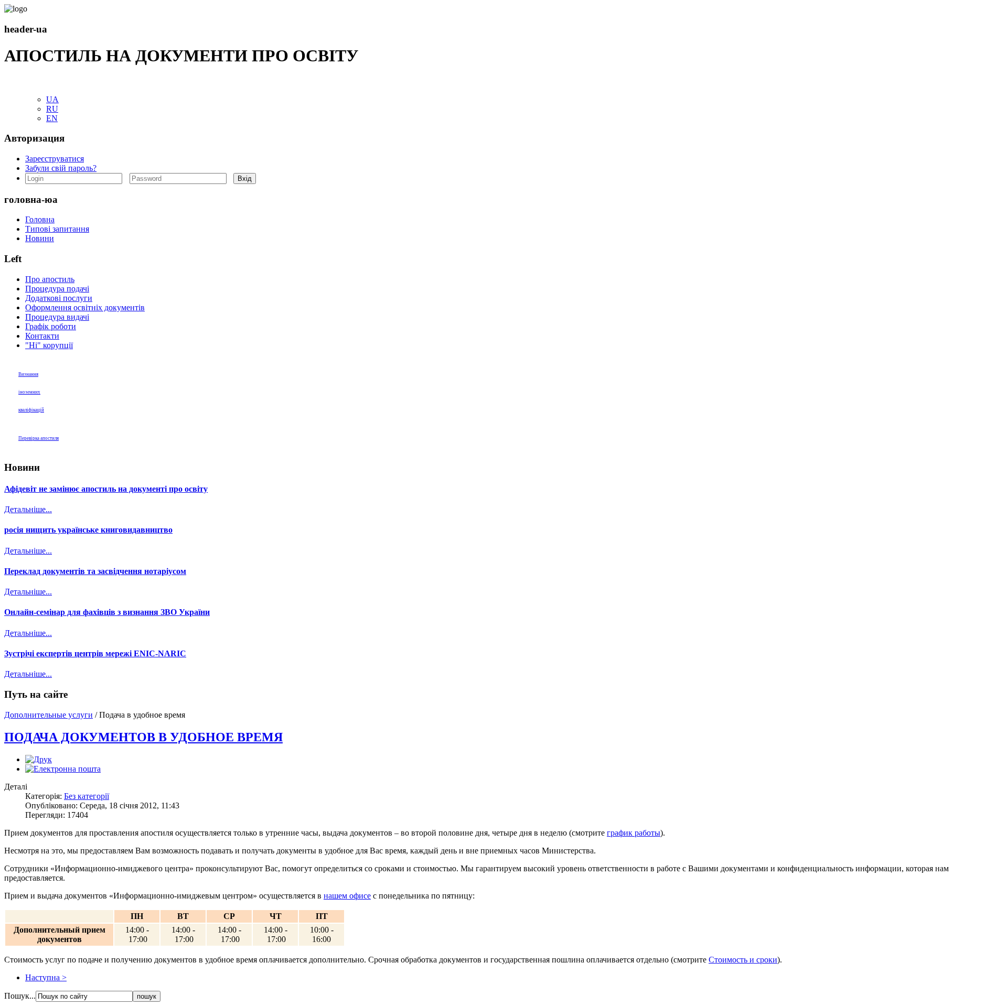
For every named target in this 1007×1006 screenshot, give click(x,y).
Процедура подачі (57, 288)
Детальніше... (28, 509)
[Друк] (38, 759)
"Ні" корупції (49, 345)
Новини (39, 238)
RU (52, 108)
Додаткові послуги (58, 298)
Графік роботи (50, 326)
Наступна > (46, 977)
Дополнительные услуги (48, 714)
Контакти (42, 335)
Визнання (28, 374)
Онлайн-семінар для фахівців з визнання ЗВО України (107, 612)
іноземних (29, 392)
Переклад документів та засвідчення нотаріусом (95, 571)
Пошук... (20, 995)
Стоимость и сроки (743, 959)
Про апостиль (49, 279)
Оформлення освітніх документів (85, 307)
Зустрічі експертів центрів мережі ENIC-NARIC (95, 653)
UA (52, 99)
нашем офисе (347, 895)
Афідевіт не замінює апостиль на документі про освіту (106, 488)
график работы (633, 832)
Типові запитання (57, 228)
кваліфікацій (31, 410)
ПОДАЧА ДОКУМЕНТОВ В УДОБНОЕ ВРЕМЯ (143, 737)
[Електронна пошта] (63, 768)
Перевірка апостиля (38, 438)
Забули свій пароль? (61, 168)
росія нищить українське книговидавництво (88, 529)
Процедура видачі (57, 316)
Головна (40, 219)
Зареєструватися (54, 158)
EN (52, 118)
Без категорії (86, 796)
